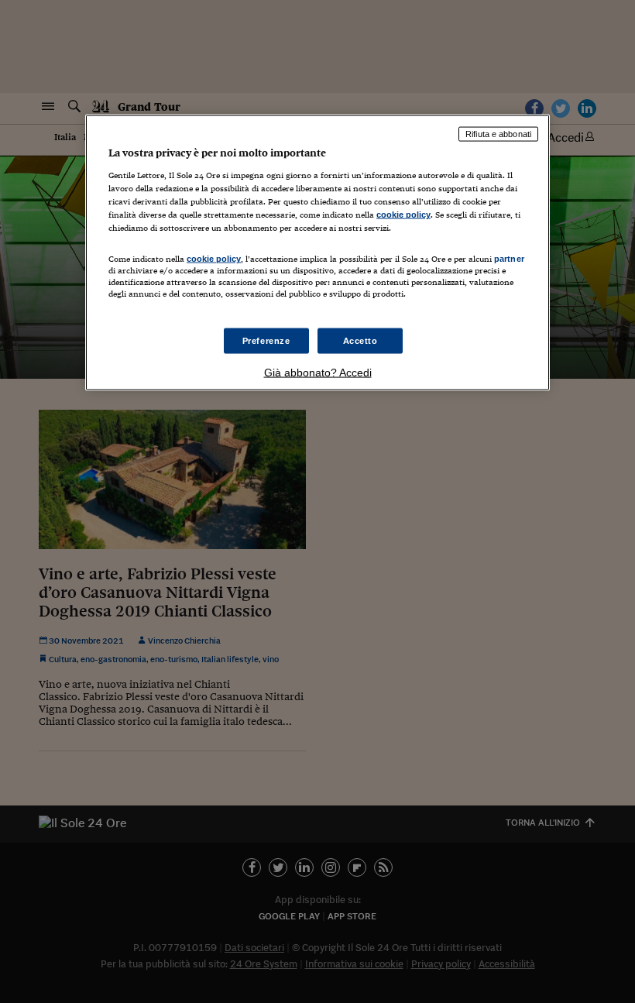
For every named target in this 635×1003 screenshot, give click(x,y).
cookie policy (403, 214)
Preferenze (266, 340)
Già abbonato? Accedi (318, 372)
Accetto (360, 340)
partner (509, 258)
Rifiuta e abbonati (498, 134)
